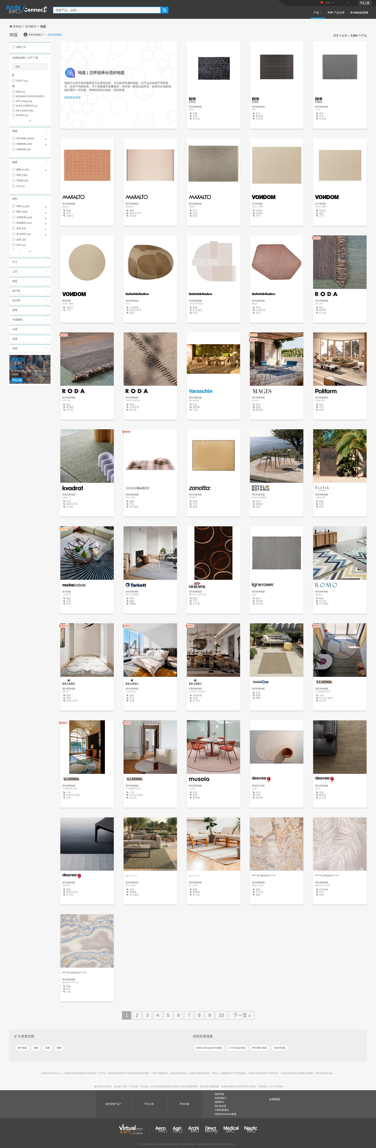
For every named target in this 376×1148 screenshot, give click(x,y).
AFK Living (24, 101)
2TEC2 (22, 80)
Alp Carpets (24, 110)
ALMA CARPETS (26, 105)
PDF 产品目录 (336, 12)
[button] (30, 57)
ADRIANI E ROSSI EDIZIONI (32, 96)
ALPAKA (22, 115)
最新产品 (21, 47)
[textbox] (107, 10)
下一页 (241, 1015)
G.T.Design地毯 (237, 1047)
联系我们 (277, 339)
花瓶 (47, 1047)
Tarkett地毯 (279, 1047)
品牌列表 (219, 1094)
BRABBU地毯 (259, 1047)
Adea (20, 91)
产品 (316, 12)
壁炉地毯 (22, 1047)
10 (221, 1015)
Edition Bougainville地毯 (209, 1047)
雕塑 (59, 1047)
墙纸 (36, 1047)
